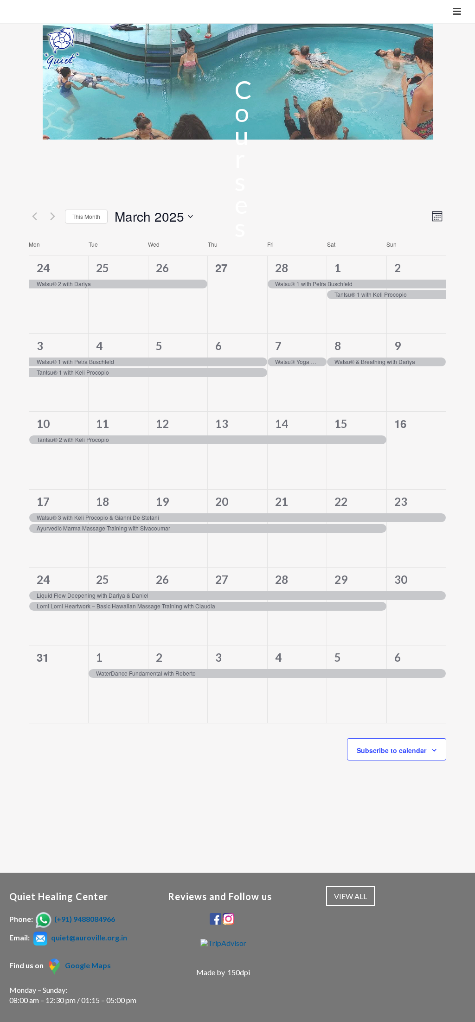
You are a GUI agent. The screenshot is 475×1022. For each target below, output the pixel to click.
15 (340, 423)
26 (162, 268)
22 (340, 501)
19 (162, 501)
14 (281, 423)
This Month (86, 216)
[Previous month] (34, 216)
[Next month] (52, 216)
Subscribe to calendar (391, 750)
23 (400, 501)
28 (281, 268)
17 (43, 501)
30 (400, 579)
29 (340, 579)
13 (221, 423)
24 (43, 268)
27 (221, 579)
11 (102, 423)
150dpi (238, 972)
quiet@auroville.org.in (89, 937)
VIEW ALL (350, 896)
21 (281, 501)
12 (162, 423)
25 (102, 268)
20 (221, 501)
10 (43, 423)
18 (102, 501)
